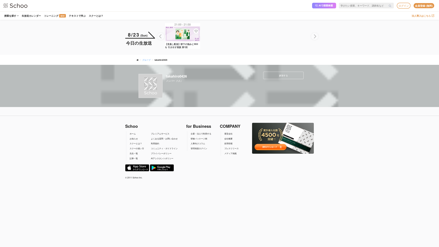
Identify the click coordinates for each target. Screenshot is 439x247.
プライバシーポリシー (161, 153)
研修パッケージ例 (199, 138)
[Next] (314, 36)
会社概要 (228, 138)
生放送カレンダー (31, 15)
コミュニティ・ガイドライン (164, 148)
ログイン (404, 5)
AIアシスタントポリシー (162, 158)
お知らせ (134, 138)
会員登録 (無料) (424, 6)
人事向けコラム (198, 143)
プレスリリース (231, 148)
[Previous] (160, 36)
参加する (283, 75)
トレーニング (54, 15)
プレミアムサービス (160, 133)
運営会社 (228, 133)
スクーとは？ (96, 15)
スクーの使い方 (137, 148)
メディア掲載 (230, 153)
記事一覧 (134, 158)
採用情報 (228, 143)
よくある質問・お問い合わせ (164, 138)
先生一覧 (134, 153)
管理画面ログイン (199, 148)
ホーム (133, 133)
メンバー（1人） (174, 80)
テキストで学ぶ (77, 15)
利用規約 (155, 143)
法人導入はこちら (421, 15)
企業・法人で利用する (201, 133)
